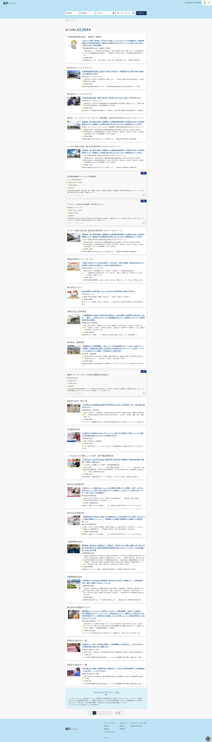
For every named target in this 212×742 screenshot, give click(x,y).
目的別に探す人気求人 (136, 726)
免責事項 (106, 729)
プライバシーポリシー (110, 723)
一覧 (73, 20)
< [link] (90, 713)
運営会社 (122, 726)
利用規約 (106, 726)
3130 (117, 713)
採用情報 (122, 729)
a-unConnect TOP (109, 731)
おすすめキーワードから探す (138, 723)
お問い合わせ (123, 723)
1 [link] (94, 713)
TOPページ (68, 20)
